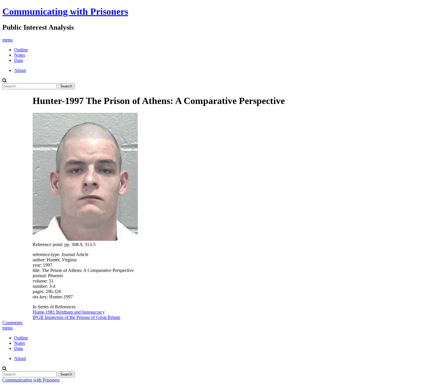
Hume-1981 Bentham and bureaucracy (69, 312)
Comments (12, 322)
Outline (21, 49)
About (20, 70)
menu (7, 39)
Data (18, 60)
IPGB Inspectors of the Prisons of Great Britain (76, 317)
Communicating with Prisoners (65, 11)
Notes (19, 55)
